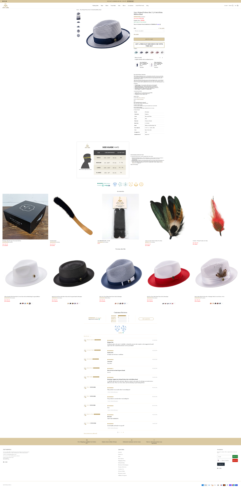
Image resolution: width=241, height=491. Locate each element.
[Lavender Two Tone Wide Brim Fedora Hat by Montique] (170, 303)
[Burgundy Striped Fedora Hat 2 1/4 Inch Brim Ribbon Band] (157, 52)
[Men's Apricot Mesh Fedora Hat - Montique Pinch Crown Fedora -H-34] (211, 303)
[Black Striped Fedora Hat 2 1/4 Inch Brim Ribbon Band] (146, 52)
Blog (147, 5)
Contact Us (121, 469)
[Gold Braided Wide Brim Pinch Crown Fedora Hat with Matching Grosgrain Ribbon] (27, 303)
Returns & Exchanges (123, 464)
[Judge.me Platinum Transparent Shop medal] (120, 184)
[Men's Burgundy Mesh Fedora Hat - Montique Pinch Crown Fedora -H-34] (218, 303)
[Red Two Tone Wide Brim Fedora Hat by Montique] (172, 303)
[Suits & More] (6, 5)
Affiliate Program (122, 475)
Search (120, 452)
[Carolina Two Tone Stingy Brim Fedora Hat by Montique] (125, 303)
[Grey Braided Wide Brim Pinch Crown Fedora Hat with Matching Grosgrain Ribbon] (30, 303)
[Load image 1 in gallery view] (108, 34)
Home (78, 9)
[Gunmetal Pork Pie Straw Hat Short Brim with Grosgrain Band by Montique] (75, 303)
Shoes (124, 5)
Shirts (107, 5)
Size (135, 28)
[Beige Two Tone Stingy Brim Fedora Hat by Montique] (118, 303)
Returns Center (122, 473)
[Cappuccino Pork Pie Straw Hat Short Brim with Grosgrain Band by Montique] (73, 303)
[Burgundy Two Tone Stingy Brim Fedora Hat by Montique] (123, 303)
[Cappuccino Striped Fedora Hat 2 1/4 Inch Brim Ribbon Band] (152, 52)
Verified (120, 332)
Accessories (130, 5)
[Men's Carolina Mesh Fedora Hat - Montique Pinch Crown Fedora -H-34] (220, 303)
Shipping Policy (121, 460)
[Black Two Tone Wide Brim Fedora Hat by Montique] (163, 303)
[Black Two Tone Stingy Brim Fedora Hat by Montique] (120, 303)
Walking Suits (95, 5)
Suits (102, 5)
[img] (110, 340)
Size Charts (121, 458)
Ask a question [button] (146, 318)
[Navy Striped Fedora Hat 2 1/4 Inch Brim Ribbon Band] (141, 52)
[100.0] (117, 328)
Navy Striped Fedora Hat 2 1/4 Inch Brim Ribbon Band (90, 9)
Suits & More (8, 484)
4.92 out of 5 (98, 317)
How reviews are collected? (90, 433)
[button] (137, 16)
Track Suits (113, 5)
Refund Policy (121, 462)
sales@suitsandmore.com (11, 454)
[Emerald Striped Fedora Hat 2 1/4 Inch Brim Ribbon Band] (136, 52)
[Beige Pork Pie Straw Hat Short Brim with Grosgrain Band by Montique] (68, 303)
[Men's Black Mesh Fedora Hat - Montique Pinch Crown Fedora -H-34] (215, 303)
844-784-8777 (25, 452)
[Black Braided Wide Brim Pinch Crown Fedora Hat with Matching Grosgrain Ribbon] (21, 303)
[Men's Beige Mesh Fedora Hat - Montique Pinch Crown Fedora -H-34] (213, 303)
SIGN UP (235, 456)
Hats (119, 5)
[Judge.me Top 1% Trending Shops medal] (141, 184)
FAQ (119, 456)
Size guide (136, 34)
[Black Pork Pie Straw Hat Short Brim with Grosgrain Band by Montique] (70, 303)
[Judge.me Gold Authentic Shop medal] (131, 184)
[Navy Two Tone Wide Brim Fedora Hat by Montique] (168, 303)
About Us (120, 454)
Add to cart (149, 39)
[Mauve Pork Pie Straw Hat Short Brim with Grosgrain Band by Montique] (77, 303)
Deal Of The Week (140, 5)
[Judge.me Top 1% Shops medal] (136, 184)
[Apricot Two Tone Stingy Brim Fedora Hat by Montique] (116, 303)
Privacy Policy (121, 471)
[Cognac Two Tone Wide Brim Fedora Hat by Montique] (166, 303)
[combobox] (219, 460)
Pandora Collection (141, 97)
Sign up (221, 464)
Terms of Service (122, 467)
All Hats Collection (140, 99)
